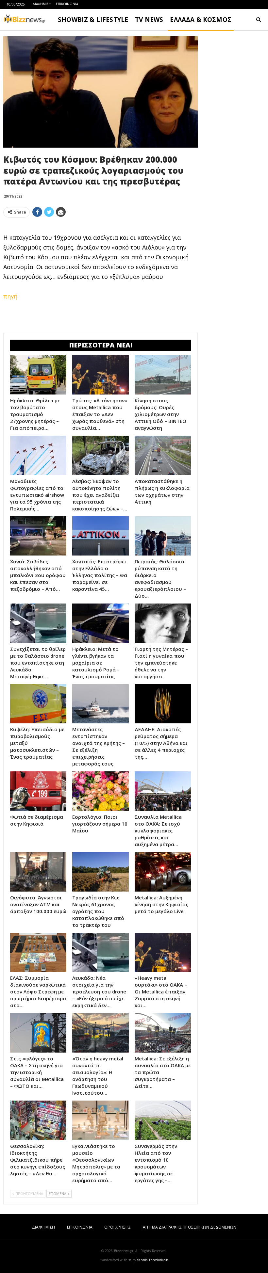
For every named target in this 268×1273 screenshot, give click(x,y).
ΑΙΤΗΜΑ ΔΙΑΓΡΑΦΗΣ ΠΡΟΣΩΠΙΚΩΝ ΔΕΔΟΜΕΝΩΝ (189, 1227)
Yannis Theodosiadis (152, 1260)
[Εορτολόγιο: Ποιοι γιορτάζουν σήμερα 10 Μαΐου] (100, 791)
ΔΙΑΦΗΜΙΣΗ (42, 4)
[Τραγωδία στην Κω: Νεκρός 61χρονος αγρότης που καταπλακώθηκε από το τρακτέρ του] (100, 872)
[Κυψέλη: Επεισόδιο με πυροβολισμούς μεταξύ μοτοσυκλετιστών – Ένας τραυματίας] (38, 704)
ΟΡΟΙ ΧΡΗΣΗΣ (117, 1227)
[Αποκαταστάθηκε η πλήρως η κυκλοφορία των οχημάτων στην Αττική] (163, 455)
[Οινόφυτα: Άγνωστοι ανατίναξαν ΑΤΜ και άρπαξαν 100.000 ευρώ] (38, 872)
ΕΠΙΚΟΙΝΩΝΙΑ (67, 4)
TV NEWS (149, 19)
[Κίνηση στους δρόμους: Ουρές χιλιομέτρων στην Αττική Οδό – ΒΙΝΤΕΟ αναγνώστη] (163, 375)
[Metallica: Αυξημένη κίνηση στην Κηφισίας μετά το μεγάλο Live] (163, 872)
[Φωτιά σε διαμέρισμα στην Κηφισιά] (38, 791)
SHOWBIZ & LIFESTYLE (93, 19)
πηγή (10, 296)
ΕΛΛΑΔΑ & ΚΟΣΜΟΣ (200, 19)
